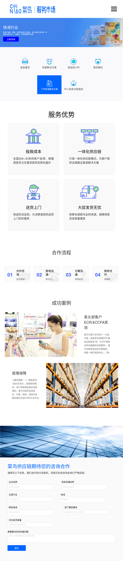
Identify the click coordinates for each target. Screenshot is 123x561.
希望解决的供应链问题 (18, 532)
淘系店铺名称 (68, 482)
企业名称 (13, 482)
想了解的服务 (71, 507)
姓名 (63, 494)
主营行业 (13, 494)
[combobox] (29, 499)
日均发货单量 (15, 520)
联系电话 (13, 507)
